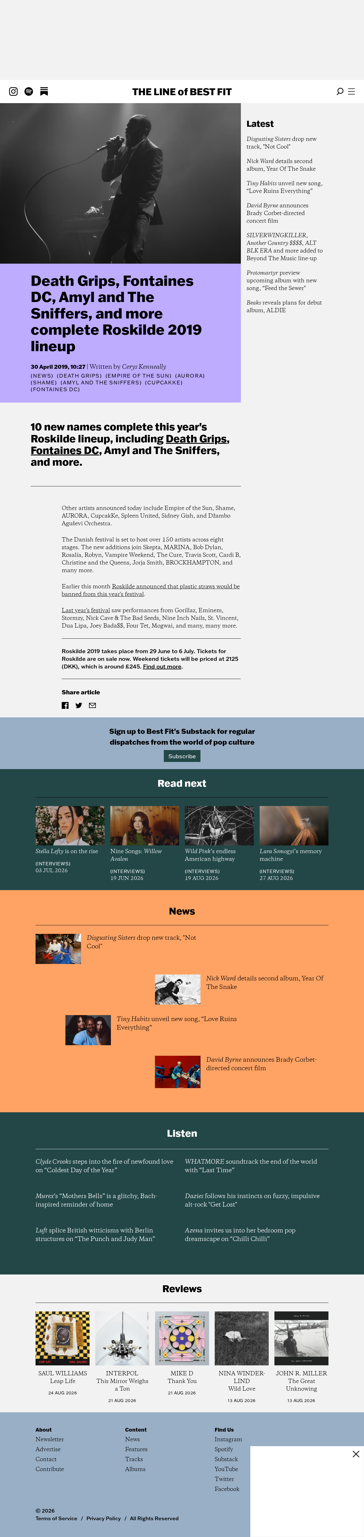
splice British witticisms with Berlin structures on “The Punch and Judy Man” (95, 1235)
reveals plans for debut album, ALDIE (284, 307)
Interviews (53, 864)
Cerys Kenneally (144, 367)
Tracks (134, 1459)
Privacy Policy (103, 1518)
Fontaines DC (65, 450)
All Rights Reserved (154, 1518)
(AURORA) (190, 376)
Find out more (162, 666)
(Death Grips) (79, 376)
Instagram (228, 1440)
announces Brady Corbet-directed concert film (278, 213)
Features (136, 1449)
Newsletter (50, 1440)
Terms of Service (56, 1518)
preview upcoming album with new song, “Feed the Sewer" (282, 280)
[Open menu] (351, 91)
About (44, 1429)
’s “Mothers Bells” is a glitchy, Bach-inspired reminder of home (96, 1200)
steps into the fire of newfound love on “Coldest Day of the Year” (104, 1166)
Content (136, 1429)
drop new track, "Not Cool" (282, 143)
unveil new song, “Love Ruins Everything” (285, 187)
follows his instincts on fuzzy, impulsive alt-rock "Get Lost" (252, 1200)
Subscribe (182, 756)
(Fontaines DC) (55, 389)
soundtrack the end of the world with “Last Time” (251, 1166)
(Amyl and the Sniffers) (101, 382)
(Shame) (44, 382)
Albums (135, 1469)
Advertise (48, 1449)
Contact (46, 1459)
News (42, 375)
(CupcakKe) (164, 382)
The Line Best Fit (182, 91)
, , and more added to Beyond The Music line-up (285, 247)
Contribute (50, 1469)
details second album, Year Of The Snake (281, 165)
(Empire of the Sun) (139, 376)
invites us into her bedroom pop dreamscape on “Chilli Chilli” (240, 1235)
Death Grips (196, 438)
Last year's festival (86, 611)
